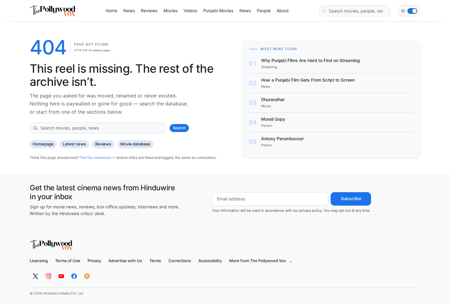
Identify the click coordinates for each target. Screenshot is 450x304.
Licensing (39, 260)
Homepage (43, 143)
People (264, 10)
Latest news (74, 143)
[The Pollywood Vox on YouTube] (61, 276)
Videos (190, 10)
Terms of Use (67, 260)
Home (111, 10)
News (129, 10)
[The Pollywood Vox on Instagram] (48, 276)
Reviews (149, 10)
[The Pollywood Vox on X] (35, 276)
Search (179, 127)
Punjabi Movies (218, 10)
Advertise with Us (125, 260)
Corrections (179, 260)
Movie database (135, 143)
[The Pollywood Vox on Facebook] (74, 276)
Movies (170, 10)
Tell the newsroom (95, 157)
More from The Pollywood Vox (260, 260)
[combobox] (355, 10)
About (283, 10)
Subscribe (351, 198)
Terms (155, 260)
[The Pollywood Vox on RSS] (87, 276)
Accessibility (210, 260)
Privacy (94, 260)
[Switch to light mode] (408, 10)
